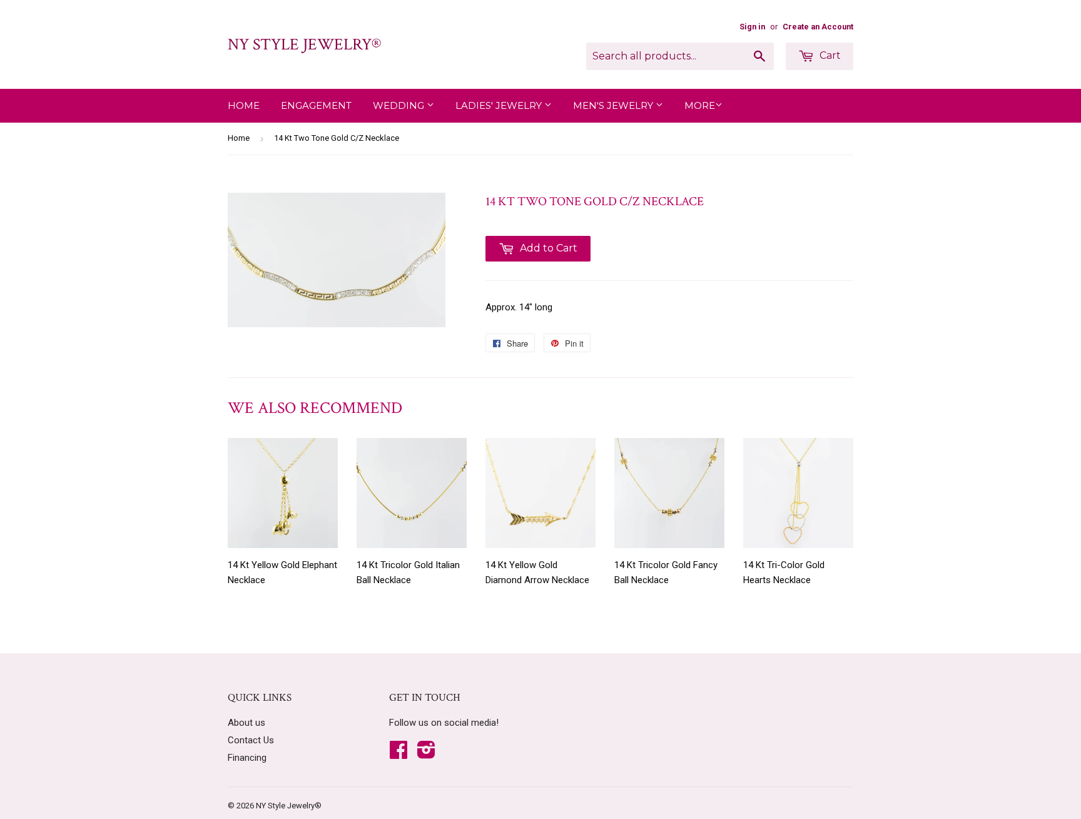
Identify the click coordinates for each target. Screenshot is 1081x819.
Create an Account (818, 26)
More (699, 105)
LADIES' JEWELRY (499, 105)
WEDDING (400, 105)
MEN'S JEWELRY (614, 105)
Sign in (752, 26)
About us (246, 722)
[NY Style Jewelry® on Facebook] (398, 754)
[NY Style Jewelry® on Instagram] (426, 754)
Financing (247, 757)
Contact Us (251, 740)
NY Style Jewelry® (304, 44)
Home (244, 105)
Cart (829, 55)
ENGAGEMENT (316, 105)
